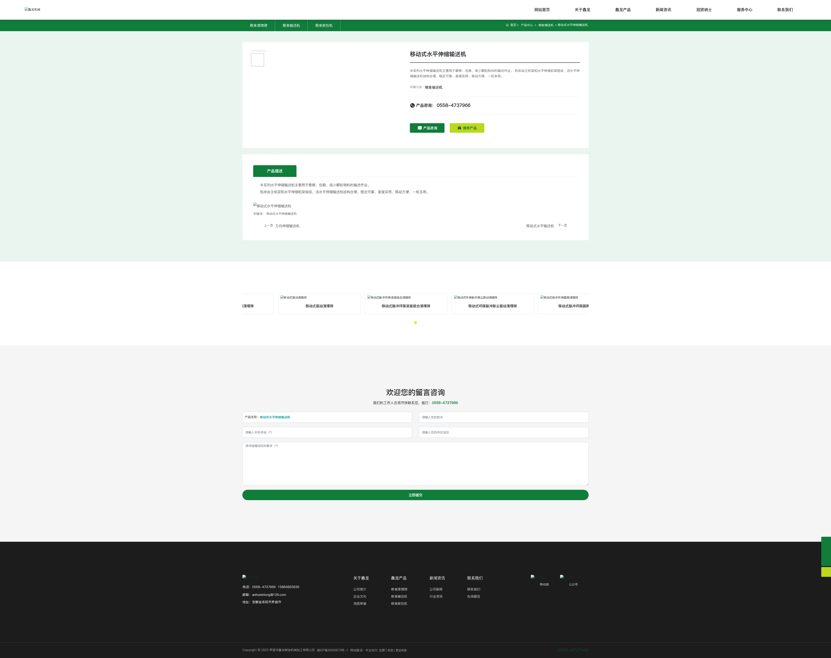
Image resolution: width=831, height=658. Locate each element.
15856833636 (288, 587)
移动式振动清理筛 (406, 306)
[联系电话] (826, 541)
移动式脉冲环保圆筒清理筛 (319, 306)
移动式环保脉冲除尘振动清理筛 (579, 306)
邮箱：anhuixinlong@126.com (264, 594)
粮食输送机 (291, 25)
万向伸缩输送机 (287, 225)
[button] (415, 322)
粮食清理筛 (258, 25)
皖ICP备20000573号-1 (332, 650)
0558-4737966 (453, 105)
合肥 (382, 650)
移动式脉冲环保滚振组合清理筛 (492, 306)
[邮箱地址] (826, 551)
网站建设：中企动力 (364, 650)
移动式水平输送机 (540, 225)
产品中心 (527, 25)
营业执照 (401, 650)
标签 (390, 650)
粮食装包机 (324, 25)
